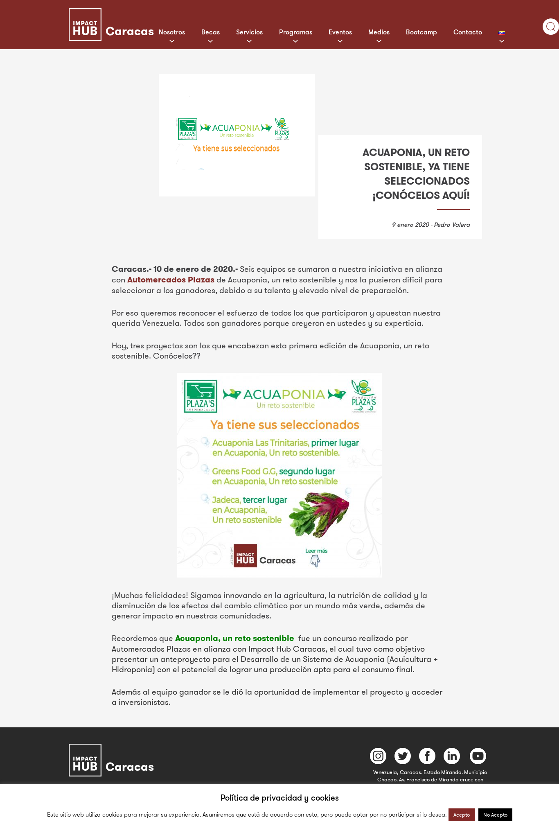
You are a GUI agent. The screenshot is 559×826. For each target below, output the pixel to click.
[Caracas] (148, 14)
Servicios (249, 32)
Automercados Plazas (170, 279)
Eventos (340, 32)
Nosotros (172, 32)
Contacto (467, 32)
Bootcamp (421, 32)
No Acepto (495, 814)
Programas (295, 32)
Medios (379, 32)
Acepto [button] (461, 814)
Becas (210, 32)
